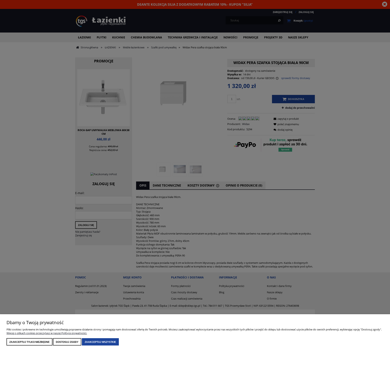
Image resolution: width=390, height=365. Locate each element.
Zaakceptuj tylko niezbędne (29, 342)
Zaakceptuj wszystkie (100, 342)
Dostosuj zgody (67, 342)
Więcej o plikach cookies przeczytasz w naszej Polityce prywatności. (46, 333)
